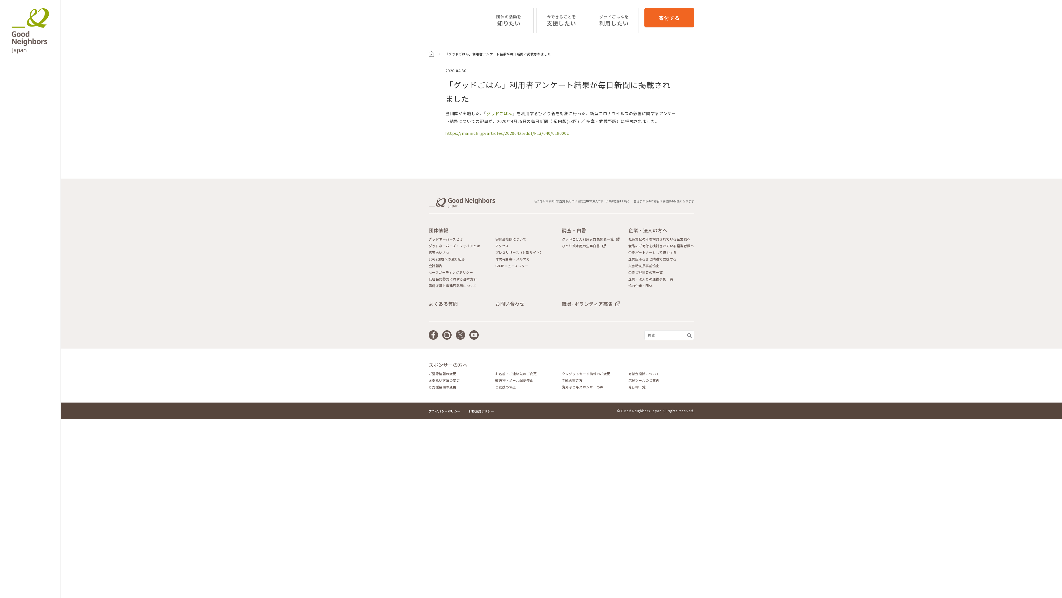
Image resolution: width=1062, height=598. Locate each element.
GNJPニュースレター (511, 265)
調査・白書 (574, 230)
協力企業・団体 (640, 285)
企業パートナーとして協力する (652, 252)
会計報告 (435, 265)
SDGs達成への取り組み (447, 259)
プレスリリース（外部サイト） (519, 252)
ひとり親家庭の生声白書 (581, 246)
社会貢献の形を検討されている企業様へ (659, 239)
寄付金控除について (510, 239)
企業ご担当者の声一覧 (645, 272)
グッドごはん (499, 113)
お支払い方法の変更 (444, 380)
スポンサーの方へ (448, 364)
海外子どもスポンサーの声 (582, 387)
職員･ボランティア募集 (587, 303)
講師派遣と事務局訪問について (453, 285)
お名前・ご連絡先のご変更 (516, 373)
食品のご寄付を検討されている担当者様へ (661, 246)
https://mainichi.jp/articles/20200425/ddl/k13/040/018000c (507, 133)
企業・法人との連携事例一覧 (650, 279)
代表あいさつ (439, 252)
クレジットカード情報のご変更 (586, 373)
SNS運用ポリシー (481, 411)
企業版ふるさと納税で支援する (652, 259)
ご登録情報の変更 (442, 373)
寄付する (669, 17)
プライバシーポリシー (444, 411)
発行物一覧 (636, 387)
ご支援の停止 (505, 387)
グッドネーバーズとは (446, 239)
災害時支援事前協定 (643, 265)
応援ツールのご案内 (643, 380)
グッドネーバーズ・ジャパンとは (454, 246)
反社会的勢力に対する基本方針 (453, 279)
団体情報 (438, 230)
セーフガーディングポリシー (451, 272)
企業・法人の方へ (647, 230)
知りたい (508, 20)
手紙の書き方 (572, 380)
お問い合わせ (509, 303)
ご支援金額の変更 (442, 387)
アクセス (502, 246)
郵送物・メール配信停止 (514, 380)
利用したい (614, 20)
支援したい (561, 20)
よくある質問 (443, 303)
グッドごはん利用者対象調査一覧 (588, 239)
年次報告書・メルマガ (512, 259)
